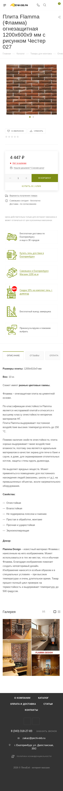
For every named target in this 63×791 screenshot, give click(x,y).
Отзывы (34, 355)
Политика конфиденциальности (34, 756)
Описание (13, 355)
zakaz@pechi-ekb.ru (34, 738)
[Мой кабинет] (50, 5)
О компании (22, 698)
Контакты (31, 710)
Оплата (54, 355)
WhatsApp (35, 721)
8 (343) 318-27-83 (21, 731)
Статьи (48, 704)
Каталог (43, 698)
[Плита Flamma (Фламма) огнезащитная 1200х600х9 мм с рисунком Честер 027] (31, 89)
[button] (30, 117)
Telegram (27, 721)
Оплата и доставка (23, 704)
